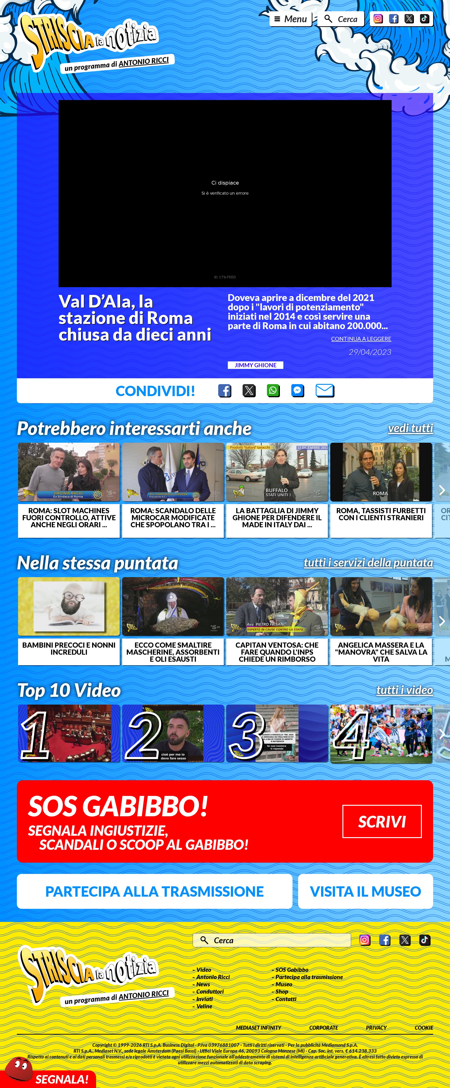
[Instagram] (378, 18)
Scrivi (382, 821)
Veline (204, 1006)
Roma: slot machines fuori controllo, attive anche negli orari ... (69, 517)
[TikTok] (424, 18)
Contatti (286, 998)
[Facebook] (393, 18)
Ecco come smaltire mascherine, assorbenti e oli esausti (173, 651)
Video (203, 969)
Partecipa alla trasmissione (154, 891)
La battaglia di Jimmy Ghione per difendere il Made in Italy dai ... (277, 517)
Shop (282, 991)
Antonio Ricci (213, 976)
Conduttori (210, 991)
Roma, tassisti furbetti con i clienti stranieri (381, 514)
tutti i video (404, 689)
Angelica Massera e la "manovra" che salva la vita (381, 651)
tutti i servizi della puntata (368, 562)
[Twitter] (409, 18)
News (203, 984)
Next (442, 490)
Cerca (347, 19)
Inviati (204, 998)
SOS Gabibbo (292, 969)
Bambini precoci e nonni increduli (69, 648)
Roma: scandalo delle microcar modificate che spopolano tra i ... (173, 517)
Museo (284, 984)
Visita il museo (365, 891)
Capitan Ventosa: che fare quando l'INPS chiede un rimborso (277, 651)
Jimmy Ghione (256, 365)
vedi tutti (410, 428)
